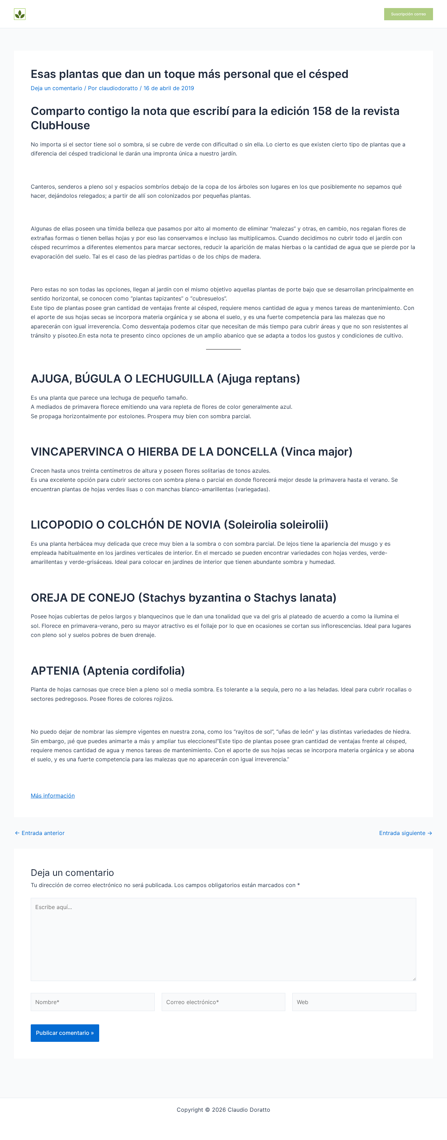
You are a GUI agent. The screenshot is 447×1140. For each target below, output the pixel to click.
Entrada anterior (40, 833)
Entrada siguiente (405, 833)
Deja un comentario (56, 88)
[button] (408, 14)
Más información (53, 795)
